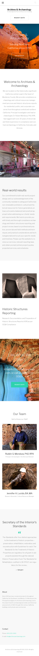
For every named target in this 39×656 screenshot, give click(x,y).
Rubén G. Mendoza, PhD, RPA (19, 454)
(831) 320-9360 (11, 633)
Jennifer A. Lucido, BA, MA (19, 493)
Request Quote (19, 17)
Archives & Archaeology (19, 9)
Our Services (19, 55)
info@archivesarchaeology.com (15, 636)
